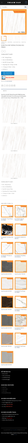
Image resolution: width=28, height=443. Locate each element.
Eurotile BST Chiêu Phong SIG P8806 (20, 310)
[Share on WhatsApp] (2, 86)
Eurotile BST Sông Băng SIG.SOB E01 (20, 256)
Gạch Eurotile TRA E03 (6, 346)
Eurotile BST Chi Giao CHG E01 (7, 238)
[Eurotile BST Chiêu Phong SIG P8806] (21, 302)
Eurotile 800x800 (8, 81)
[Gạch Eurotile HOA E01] (7, 357)
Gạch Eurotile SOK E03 (6, 274)
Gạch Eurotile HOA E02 (6, 328)
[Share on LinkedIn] (14, 86)
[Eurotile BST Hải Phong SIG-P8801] (21, 339)
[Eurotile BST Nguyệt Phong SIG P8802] (21, 211)
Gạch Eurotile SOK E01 (6, 291)
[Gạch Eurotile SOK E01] (7, 283)
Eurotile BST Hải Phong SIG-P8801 (20, 347)
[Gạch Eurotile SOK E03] (7, 266)
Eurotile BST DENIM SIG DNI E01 (20, 238)
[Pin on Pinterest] (12, 86)
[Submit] (25, 7)
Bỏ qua (15, 434)
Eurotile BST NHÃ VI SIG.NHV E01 (19, 328)
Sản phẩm (10, 42)
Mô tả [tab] (4, 90)
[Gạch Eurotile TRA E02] (21, 266)
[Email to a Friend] (9, 86)
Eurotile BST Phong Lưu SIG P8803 (6, 256)
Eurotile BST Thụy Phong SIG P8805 (6, 219)
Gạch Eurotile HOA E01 (6, 364)
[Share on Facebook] (5, 86)
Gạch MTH (4, 387)
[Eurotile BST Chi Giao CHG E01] (7, 230)
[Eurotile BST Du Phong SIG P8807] (21, 283)
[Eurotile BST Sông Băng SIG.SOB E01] (21, 248)
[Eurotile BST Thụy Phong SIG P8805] (7, 211)
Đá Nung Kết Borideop (6, 392)
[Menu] (2, 2)
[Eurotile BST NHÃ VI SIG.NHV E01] (21, 320)
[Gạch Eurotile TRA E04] (7, 302)
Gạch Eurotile (5, 389)
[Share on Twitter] (7, 86)
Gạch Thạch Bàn (13, 429)
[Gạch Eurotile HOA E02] (7, 320)
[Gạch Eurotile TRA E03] (7, 339)
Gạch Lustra (4, 390)
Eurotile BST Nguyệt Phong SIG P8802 (19, 219)
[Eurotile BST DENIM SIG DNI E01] (21, 230)
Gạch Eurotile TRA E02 (20, 274)
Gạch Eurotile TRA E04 (6, 309)
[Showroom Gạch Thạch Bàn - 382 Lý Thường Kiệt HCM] (14, 2)
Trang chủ (3, 42)
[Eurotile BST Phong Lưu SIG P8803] (7, 248)
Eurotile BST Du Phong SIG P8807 (20, 291)
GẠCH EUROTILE (16, 42)
